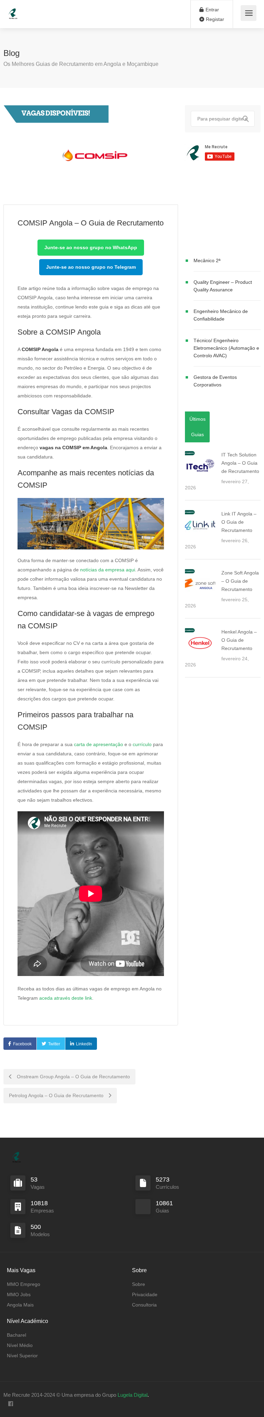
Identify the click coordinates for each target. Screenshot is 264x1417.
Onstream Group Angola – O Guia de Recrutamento (72, 1076)
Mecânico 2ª (207, 260)
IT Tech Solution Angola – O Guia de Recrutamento (240, 463)
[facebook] (10, 1404)
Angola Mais (20, 1305)
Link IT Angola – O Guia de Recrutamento (238, 522)
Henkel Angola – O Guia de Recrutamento (239, 640)
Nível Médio (20, 1345)
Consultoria (144, 1305)
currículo (142, 744)
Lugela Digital (132, 1395)
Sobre (138, 1284)
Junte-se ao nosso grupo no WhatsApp (90, 247)
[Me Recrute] (13, 10)
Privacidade (144, 1294)
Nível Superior (22, 1355)
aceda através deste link (65, 998)
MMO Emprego (23, 1284)
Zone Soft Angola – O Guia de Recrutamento (240, 581)
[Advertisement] (223, 210)
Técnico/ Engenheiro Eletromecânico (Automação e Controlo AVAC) (226, 348)
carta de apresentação (98, 744)
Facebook (22, 1044)
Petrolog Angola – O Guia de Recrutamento (57, 1095)
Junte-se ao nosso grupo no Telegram (91, 267)
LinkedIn (84, 1044)
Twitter (54, 1044)
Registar (214, 19)
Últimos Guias (197, 426)
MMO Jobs (19, 1294)
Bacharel (16, 1335)
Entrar (211, 9)
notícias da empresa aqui (107, 569)
